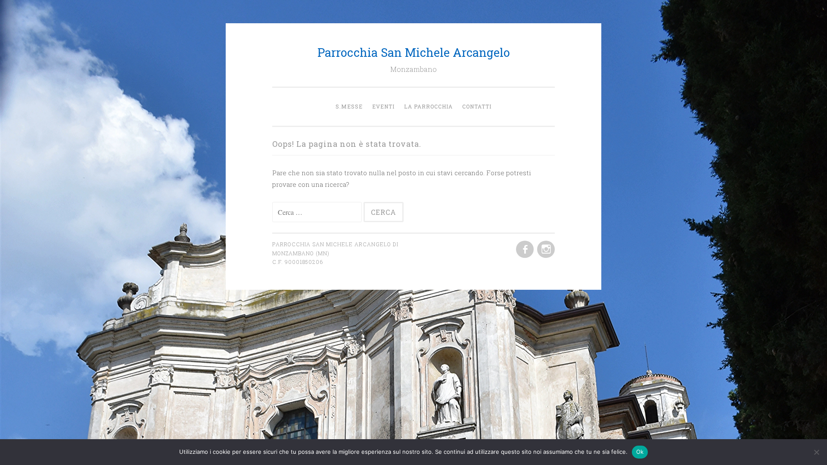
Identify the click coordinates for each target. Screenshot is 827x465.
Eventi (383, 106)
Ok (640, 451)
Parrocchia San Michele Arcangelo (413, 52)
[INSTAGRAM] (545, 250)
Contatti (476, 106)
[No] (816, 452)
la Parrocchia (428, 106)
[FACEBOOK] (524, 250)
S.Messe (349, 106)
